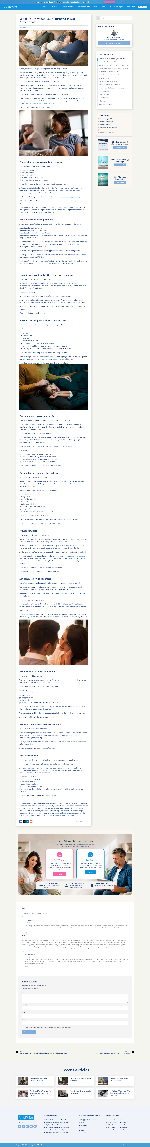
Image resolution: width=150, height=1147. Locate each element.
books (57, 813)
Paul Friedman (104, 98)
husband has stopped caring (69, 197)
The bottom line (104, 91)
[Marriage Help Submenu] (60, 7)
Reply (23, 917)
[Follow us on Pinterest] (35, 1126)
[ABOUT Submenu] (98, 7)
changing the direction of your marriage (39, 103)
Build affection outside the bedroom (110, 75)
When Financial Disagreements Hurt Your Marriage (81, 1092)
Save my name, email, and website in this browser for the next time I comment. (47, 1027)
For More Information (106, 104)
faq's (103, 7)
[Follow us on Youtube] (31, 1126)
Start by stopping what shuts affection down (113, 68)
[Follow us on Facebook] (19, 1126)
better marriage (27, 614)
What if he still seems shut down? (109, 85)
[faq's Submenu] (106, 7)
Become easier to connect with (109, 72)
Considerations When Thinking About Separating (119, 1079)
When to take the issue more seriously (111, 88)
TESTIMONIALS (131, 7)
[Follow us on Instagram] (27, 1126)
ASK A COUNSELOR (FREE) (117, 7)
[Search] (98, 18)
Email (24, 1012)
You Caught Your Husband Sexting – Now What (80, 1079)
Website (24, 1019)
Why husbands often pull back (108, 62)
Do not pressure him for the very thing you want (114, 65)
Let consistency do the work (108, 81)
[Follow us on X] (23, 1126)
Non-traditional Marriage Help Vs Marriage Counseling (40, 1079)
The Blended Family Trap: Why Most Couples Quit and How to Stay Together (41, 1093)
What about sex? (104, 78)
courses (66, 813)
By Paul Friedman (24, 27)
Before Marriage (68, 7)
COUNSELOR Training (84, 7)
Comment (25, 993)
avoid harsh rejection (78, 556)
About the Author (104, 94)
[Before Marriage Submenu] (75, 7)
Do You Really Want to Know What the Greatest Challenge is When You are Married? (120, 1093)
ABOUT (95, 7)
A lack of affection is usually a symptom (112, 59)
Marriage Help (54, 7)
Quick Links (104, 101)
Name (24, 1005)
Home (44, 7)
